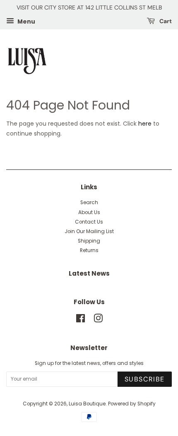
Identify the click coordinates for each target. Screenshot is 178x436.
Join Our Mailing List (89, 231)
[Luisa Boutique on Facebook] (80, 320)
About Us (89, 212)
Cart (165, 21)
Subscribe (145, 379)
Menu (25, 21)
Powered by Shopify (132, 403)
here (145, 123)
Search (89, 202)
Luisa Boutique (87, 403)
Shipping (89, 241)
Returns (89, 250)
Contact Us (89, 222)
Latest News (89, 273)
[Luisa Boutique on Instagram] (98, 320)
